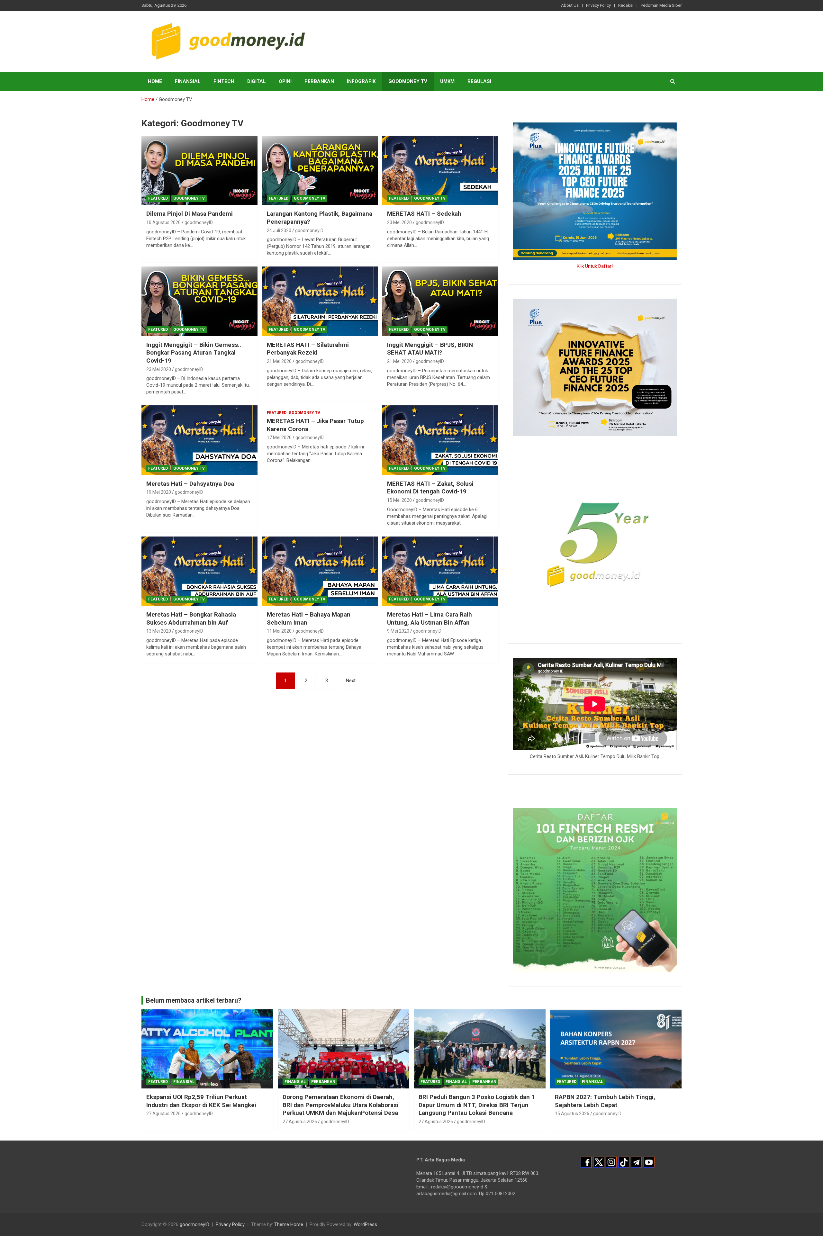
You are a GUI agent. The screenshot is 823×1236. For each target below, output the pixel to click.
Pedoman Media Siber (661, 5)
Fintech (223, 81)
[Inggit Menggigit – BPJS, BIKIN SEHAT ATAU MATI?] (440, 301)
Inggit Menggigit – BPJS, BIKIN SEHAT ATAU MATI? (430, 348)
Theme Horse (288, 1224)
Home (155, 81)
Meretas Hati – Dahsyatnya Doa (190, 483)
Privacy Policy (598, 5)
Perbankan (319, 81)
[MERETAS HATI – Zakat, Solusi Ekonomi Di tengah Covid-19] (440, 440)
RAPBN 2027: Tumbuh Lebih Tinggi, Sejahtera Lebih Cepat (605, 1101)
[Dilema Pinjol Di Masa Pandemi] (199, 170)
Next (351, 680)
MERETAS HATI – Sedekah (424, 213)
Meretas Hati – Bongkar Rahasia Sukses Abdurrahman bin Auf (191, 618)
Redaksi (625, 5)
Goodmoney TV (407, 81)
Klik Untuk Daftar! (595, 266)
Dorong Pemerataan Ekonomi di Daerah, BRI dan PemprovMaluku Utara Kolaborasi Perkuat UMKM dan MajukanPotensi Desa (340, 1104)
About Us (570, 5)
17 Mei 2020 (279, 437)
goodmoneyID (199, 222)
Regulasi (479, 81)
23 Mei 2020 (399, 222)
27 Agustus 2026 (163, 1113)
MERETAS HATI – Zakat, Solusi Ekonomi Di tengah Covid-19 (430, 487)
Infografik (361, 81)
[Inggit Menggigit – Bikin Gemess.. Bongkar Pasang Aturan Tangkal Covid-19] (199, 301)
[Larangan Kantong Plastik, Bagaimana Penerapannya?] (320, 170)
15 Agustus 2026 (572, 1113)
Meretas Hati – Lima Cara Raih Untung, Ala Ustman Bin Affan (429, 618)
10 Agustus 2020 (163, 222)
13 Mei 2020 (158, 631)
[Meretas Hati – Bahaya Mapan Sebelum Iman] (320, 571)
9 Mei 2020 (398, 631)
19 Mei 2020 (158, 492)
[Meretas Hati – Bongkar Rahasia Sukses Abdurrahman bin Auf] (199, 571)
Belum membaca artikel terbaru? (193, 1000)
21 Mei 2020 (279, 361)
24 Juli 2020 (279, 230)
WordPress (365, 1224)
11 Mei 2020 (279, 631)
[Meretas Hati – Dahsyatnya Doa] (199, 440)
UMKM (447, 81)
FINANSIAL (188, 81)
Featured (158, 198)
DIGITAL (256, 81)
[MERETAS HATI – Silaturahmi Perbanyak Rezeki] (320, 301)
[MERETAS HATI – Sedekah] (440, 170)
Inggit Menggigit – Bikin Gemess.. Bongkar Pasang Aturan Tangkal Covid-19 (193, 352)
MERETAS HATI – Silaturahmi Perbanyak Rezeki (308, 348)
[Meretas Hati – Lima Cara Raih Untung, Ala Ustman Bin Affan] (440, 571)
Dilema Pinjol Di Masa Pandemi (189, 213)
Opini (285, 81)
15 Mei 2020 (399, 500)
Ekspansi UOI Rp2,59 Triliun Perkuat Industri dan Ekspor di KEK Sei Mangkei (201, 1101)
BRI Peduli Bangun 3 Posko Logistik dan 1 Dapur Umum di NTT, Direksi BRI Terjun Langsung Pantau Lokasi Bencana (477, 1104)
